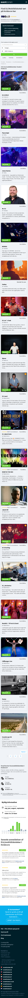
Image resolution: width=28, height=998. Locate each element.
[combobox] (15, 51)
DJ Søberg (15, 878)
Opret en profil (14, 920)
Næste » (23, 752)
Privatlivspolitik (5, 946)
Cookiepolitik (5, 942)
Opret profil (4, 932)
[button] (14, 44)
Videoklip (11, 57)
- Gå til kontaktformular (8, 960)
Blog (2, 938)
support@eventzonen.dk (8, 964)
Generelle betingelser (7, 944)
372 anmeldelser (15, 19)
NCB (22, 995)
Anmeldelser (19, 57)
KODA (17, 995)
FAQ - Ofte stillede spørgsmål (10, 929)
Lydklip (4, 57)
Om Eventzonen (6, 935)
